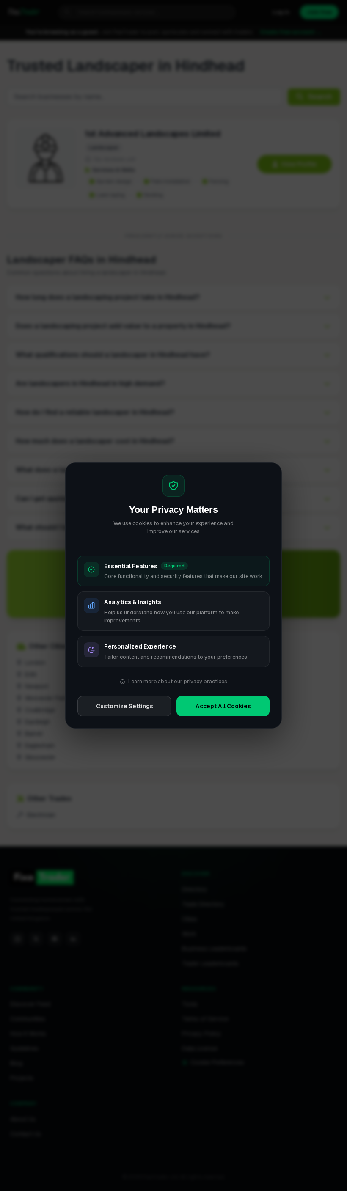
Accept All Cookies (223, 706)
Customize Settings (124, 706)
